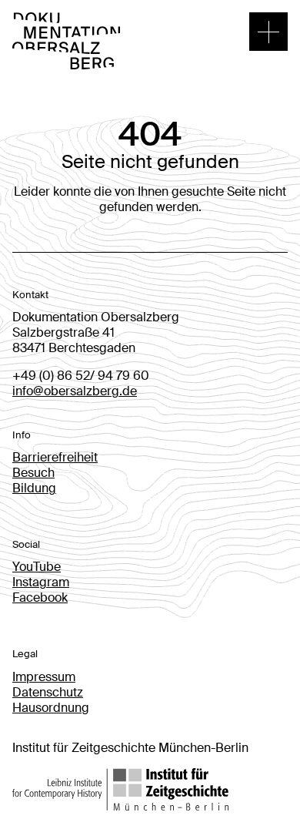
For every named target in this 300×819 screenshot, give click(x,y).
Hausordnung (50, 708)
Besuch (33, 473)
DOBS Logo (45, 20)
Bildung (34, 488)
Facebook (40, 597)
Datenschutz (47, 692)
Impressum (43, 677)
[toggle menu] (268, 31)
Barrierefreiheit (55, 457)
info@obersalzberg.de (74, 391)
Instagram (40, 582)
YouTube (36, 567)
